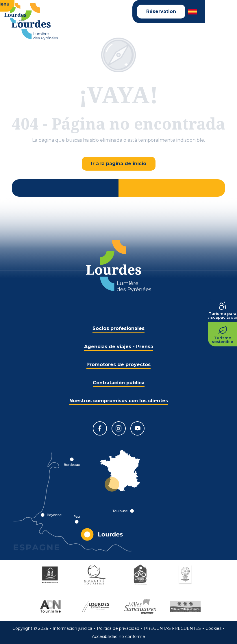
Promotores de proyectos (118, 364)
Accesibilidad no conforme (118, 636)
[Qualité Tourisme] (96, 574)
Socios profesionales (118, 328)
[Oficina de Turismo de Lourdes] (35, 21)
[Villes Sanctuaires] (141, 606)
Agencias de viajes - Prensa (118, 346)
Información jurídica (72, 628)
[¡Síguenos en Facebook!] (100, 428)
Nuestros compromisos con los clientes (118, 400)
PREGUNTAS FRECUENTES (172, 628)
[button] (193, 11)
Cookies (213, 628)
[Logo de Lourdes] (118, 266)
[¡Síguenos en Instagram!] (119, 428)
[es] (193, 11)
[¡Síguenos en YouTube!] (137, 428)
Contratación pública (119, 382)
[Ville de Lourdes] (96, 606)
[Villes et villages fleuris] (186, 606)
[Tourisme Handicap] (51, 574)
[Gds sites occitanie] (186, 574)
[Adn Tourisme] (51, 606)
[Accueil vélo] (141, 574)
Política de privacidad (118, 628)
